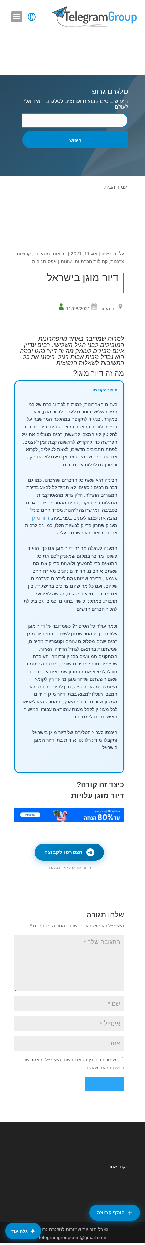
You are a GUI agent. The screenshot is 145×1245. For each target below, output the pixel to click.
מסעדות (41, 253)
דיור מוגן (40, 518)
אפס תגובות (44, 261)
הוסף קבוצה (111, 1212)
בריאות (60, 253)
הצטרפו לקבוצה (63, 852)
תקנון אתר (118, 1166)
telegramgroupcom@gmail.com (72, 1237)
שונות (66, 261)
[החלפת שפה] (31, 17)
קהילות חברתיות (91, 261)
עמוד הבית (115, 187)
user (106, 253)
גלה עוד (19, 1231)
